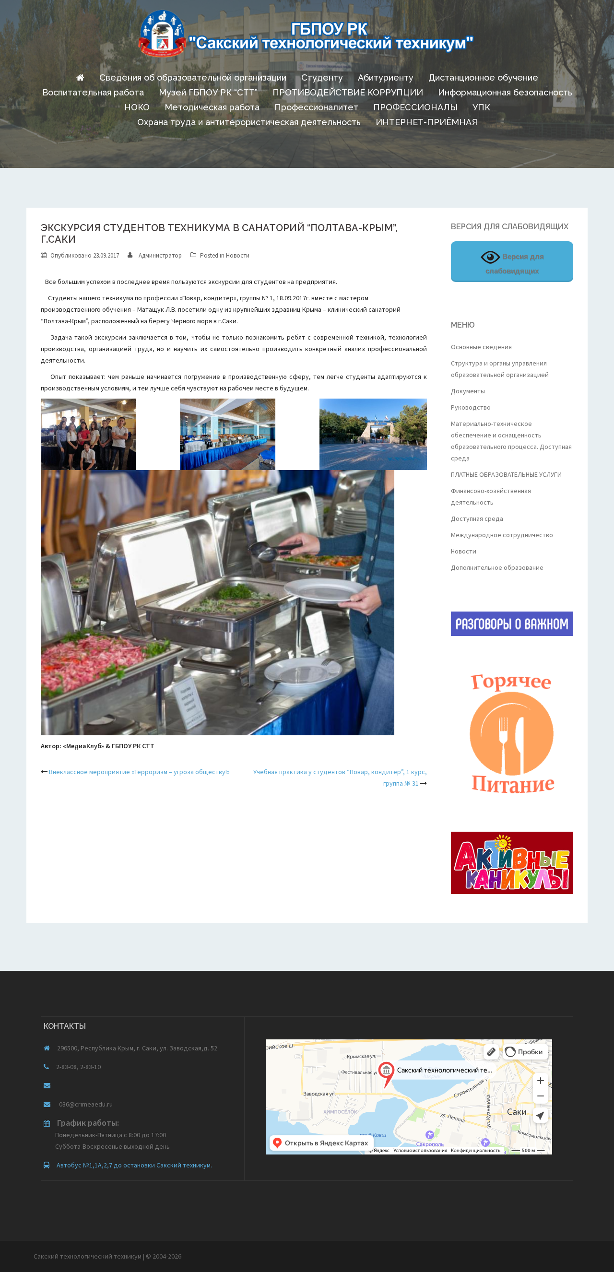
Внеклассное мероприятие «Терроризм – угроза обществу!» (139, 771)
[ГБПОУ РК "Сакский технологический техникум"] (306, 36)
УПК (481, 107)
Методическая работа (212, 107)
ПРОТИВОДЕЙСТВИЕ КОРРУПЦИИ (347, 92)
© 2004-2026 (163, 1256)
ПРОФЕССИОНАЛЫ (415, 107)
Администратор (160, 255)
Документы (468, 391)
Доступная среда (477, 518)
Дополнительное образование (497, 567)
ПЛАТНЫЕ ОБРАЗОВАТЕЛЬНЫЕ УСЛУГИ (506, 474)
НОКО (137, 107)
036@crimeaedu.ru (85, 1104)
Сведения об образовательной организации (192, 77)
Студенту (322, 77)
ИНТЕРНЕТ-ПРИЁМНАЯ (426, 122)
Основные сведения (481, 346)
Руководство (471, 407)
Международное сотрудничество (502, 534)
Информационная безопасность (505, 92)
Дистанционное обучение (483, 77)
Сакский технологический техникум (88, 1256)
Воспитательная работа (93, 92)
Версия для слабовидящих (514, 263)
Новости (237, 255)
